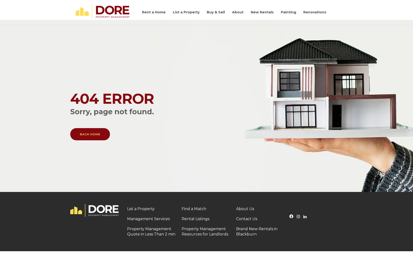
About (238, 12)
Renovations (314, 12)
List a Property (186, 12)
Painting (288, 12)
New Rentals (262, 12)
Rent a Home (154, 12)
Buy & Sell (216, 12)
